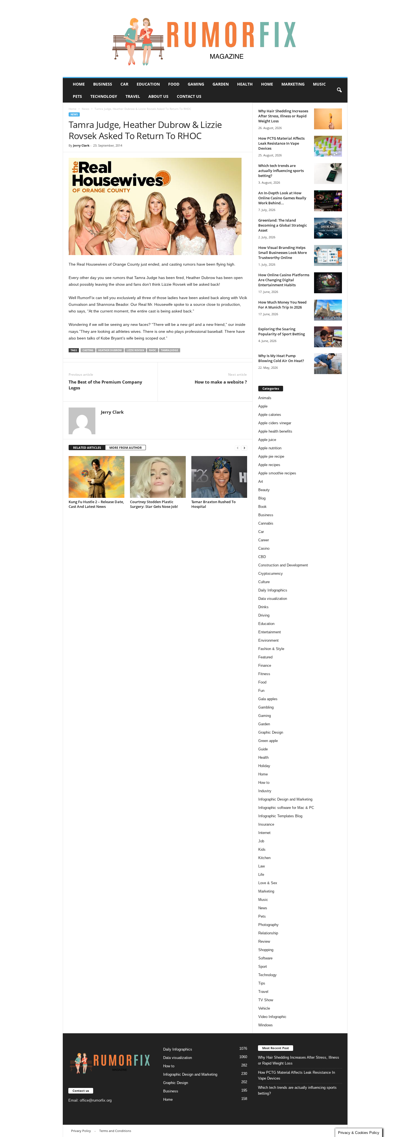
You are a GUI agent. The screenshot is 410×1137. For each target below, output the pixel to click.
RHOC (152, 350)
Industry (264, 791)
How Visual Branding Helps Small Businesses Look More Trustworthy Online (282, 252)
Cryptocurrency (270, 573)
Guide (263, 749)
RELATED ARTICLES (87, 447)
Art (260, 481)
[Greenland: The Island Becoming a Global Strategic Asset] (328, 228)
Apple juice (267, 440)
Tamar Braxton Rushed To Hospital (213, 504)
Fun (261, 690)
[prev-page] (237, 448)
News (85, 109)
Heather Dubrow (110, 350)
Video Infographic (272, 1017)
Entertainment (269, 632)
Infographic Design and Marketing (285, 799)
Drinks (263, 607)
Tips (261, 983)
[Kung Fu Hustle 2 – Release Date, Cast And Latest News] (96, 477)
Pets (77, 96)
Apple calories (269, 415)
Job (261, 841)
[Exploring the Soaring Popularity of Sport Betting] (328, 336)
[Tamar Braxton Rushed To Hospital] (219, 477)
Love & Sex (267, 883)
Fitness (264, 674)
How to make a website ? (221, 382)
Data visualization (272, 599)
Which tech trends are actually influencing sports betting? (281, 170)
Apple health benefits (275, 431)
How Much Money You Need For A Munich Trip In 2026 (282, 305)
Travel (133, 96)
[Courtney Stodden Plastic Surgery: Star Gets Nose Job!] (158, 477)
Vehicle (264, 1008)
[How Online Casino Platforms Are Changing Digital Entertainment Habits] (328, 282)
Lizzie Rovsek (135, 350)
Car (124, 84)
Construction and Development (283, 565)
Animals (264, 398)
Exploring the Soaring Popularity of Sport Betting (281, 331)
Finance (264, 665)
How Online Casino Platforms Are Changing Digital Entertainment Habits (283, 279)
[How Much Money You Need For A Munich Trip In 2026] (328, 310)
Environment (268, 640)
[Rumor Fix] (205, 38)
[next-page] (244, 448)
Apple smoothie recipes (277, 473)
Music (319, 84)
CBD (262, 557)
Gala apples (268, 699)
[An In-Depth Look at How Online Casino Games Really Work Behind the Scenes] (328, 200)
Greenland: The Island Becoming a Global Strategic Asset (282, 225)
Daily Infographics (272, 590)
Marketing (293, 84)
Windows (265, 1025)
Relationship (268, 933)
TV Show (265, 1000)
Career (263, 540)
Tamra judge (169, 350)
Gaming (196, 84)
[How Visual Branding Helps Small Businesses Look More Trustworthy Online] (328, 255)
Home (79, 84)
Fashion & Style (271, 649)
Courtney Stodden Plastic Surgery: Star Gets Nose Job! (154, 504)
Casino (263, 548)
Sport (262, 966)
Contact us (189, 96)
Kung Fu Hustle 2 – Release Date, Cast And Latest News (96, 504)
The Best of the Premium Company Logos (105, 385)
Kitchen (264, 858)
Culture (264, 582)
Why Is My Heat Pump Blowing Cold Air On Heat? (281, 358)
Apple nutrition (269, 448)
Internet (264, 833)
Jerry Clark (81, 145)
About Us (158, 96)
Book (262, 507)
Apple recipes (269, 465)
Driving (263, 615)
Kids (262, 849)
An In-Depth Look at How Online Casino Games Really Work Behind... (282, 197)
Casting (88, 350)
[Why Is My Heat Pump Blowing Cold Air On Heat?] (328, 363)
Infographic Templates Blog (280, 816)
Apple (262, 406)
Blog (262, 498)
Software (265, 958)
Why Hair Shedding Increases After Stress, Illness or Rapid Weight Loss (283, 115)
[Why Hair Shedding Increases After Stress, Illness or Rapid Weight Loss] (328, 118)
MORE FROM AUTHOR (125, 447)
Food (173, 84)
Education (148, 84)
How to (263, 782)
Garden (221, 84)
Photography (268, 925)
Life (261, 874)
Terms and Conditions (115, 1131)
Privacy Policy (81, 1131)
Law (261, 866)
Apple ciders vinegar (274, 423)
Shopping (265, 950)
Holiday (264, 766)
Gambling (266, 707)
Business (102, 84)
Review (264, 941)
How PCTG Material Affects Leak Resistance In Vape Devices (281, 143)
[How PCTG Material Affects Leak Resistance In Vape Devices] (328, 146)
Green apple (268, 741)
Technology (103, 96)
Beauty (264, 490)
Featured (265, 657)
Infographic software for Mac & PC (286, 808)
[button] (339, 90)
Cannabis (265, 523)
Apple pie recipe (271, 456)
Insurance (266, 824)
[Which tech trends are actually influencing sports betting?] (328, 173)
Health (245, 84)
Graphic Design (270, 732)
